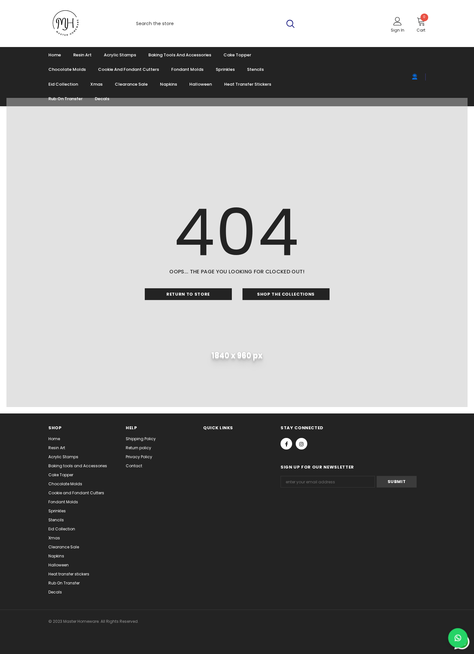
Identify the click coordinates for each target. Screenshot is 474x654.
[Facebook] (286, 444)
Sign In (397, 30)
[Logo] (84, 23)
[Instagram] (301, 444)
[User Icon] (397, 20)
